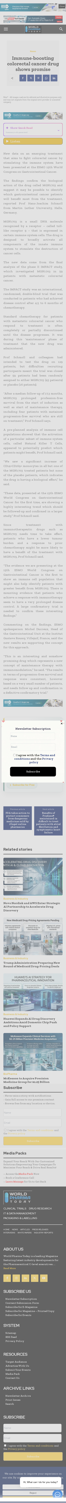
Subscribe (33, 771)
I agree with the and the (34, 758)
